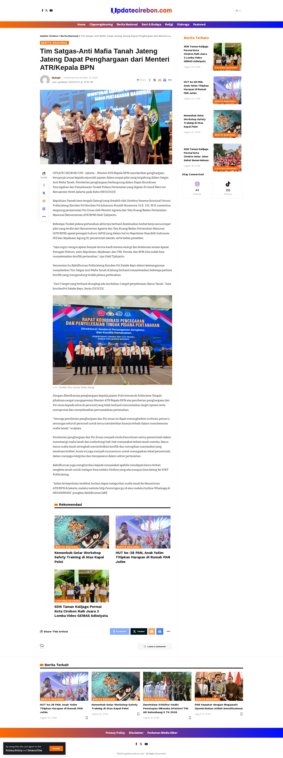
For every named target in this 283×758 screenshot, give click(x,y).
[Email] (159, 80)
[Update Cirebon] (141, 10)
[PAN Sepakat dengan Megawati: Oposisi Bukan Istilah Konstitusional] (219, 686)
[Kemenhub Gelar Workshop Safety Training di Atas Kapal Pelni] (81, 532)
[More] (170, 80)
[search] (230, 10)
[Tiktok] (228, 189)
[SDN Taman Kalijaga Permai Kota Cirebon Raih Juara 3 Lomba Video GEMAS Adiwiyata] (81, 586)
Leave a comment (156, 646)
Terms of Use (34, 750)
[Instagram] (197, 189)
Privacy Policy (14, 750)
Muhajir (56, 77)
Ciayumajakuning (68, 600)
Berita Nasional (54, 42)
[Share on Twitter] (154, 80)
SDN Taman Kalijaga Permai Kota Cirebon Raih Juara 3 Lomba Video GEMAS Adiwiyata (81, 611)
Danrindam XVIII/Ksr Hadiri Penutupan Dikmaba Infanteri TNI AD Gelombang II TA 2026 (165, 708)
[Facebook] (42, 10)
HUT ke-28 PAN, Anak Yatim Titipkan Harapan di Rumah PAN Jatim (143, 557)
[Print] (164, 80)
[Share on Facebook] (149, 80)
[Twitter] (46, 10)
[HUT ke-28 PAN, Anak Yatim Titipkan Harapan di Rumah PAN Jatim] (143, 532)
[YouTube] (51, 10)
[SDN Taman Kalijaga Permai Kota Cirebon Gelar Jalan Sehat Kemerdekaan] (227, 157)
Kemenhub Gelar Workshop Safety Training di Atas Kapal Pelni (79, 557)
